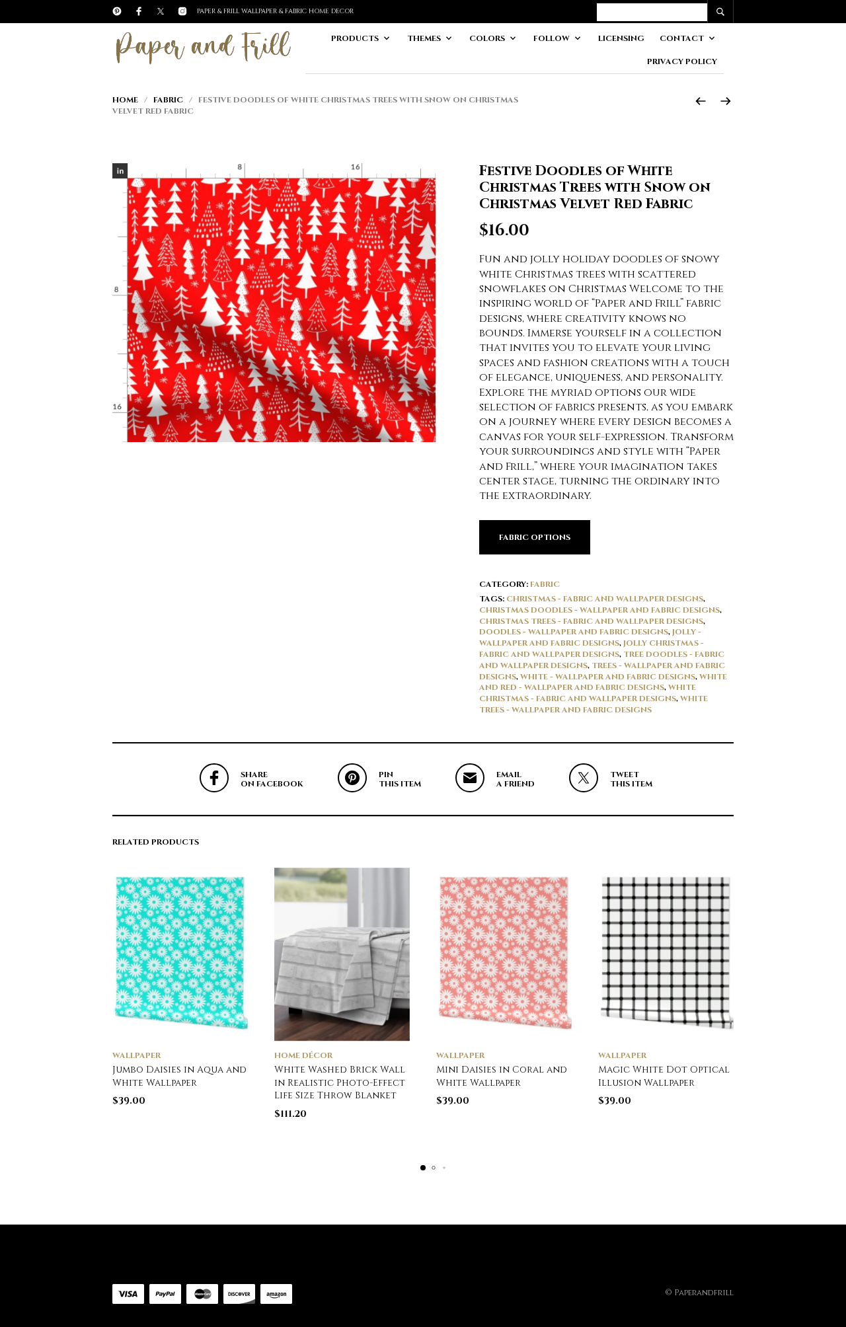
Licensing (621, 38)
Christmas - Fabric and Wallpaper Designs (604, 598)
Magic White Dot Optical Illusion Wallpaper (664, 1076)
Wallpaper (136, 1055)
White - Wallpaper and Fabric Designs (607, 676)
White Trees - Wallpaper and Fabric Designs (593, 704)
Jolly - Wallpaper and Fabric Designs (590, 637)
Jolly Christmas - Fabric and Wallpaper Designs (591, 649)
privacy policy (682, 61)
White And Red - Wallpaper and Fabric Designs (603, 682)
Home (125, 100)
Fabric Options (534, 537)
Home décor (303, 1055)
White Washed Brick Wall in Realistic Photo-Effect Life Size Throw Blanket (339, 1082)
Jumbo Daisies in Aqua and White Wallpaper (179, 1076)
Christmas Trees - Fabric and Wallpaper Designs (591, 621)
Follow (551, 38)
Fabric (168, 100)
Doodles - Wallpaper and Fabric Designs (573, 631)
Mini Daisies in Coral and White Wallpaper (501, 1076)
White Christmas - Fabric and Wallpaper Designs (587, 693)
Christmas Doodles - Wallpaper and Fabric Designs (599, 610)
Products (355, 38)
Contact (682, 38)
